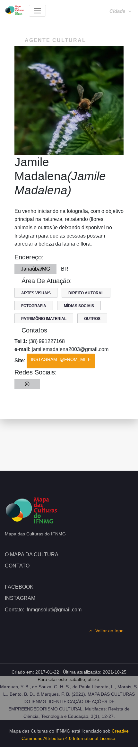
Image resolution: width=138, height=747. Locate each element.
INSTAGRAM (20, 598)
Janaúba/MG (35, 269)
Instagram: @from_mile (61, 359)
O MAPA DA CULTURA (31, 554)
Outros (92, 318)
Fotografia (33, 306)
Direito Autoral (86, 293)
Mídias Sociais (79, 306)
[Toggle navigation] (37, 11)
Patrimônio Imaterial (43, 318)
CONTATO (17, 565)
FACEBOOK (19, 587)
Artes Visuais (36, 293)
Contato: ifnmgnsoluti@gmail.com (43, 609)
